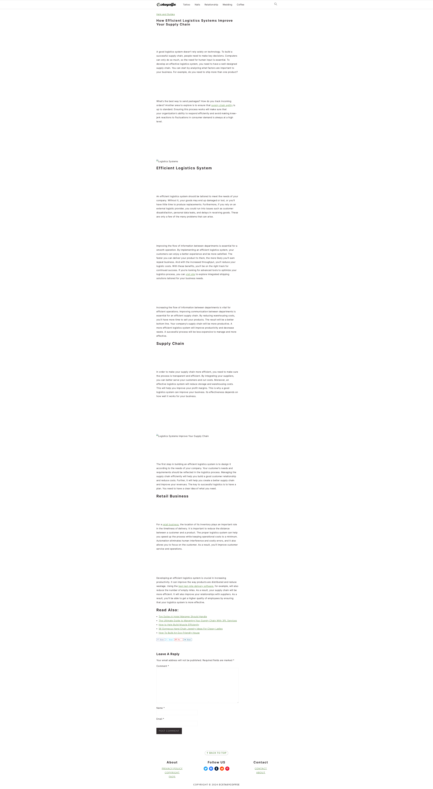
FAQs (172, 777)
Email (160, 719)
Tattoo (186, 4)
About (260, 773)
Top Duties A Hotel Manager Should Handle (183, 616)
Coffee (240, 4)
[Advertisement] (197, 38)
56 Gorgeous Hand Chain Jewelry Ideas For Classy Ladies (191, 628)
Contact (261, 768)
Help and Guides (165, 14)
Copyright (172, 773)
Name (160, 708)
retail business (171, 524)
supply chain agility (222, 105)
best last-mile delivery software (195, 586)
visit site (190, 274)
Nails (197, 4)
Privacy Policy (172, 768)
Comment (162, 666)
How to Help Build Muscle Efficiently (179, 624)
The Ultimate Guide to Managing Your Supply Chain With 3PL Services (198, 620)
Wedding (227, 4)
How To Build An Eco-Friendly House (179, 632)
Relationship (211, 4)
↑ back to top (216, 753)
